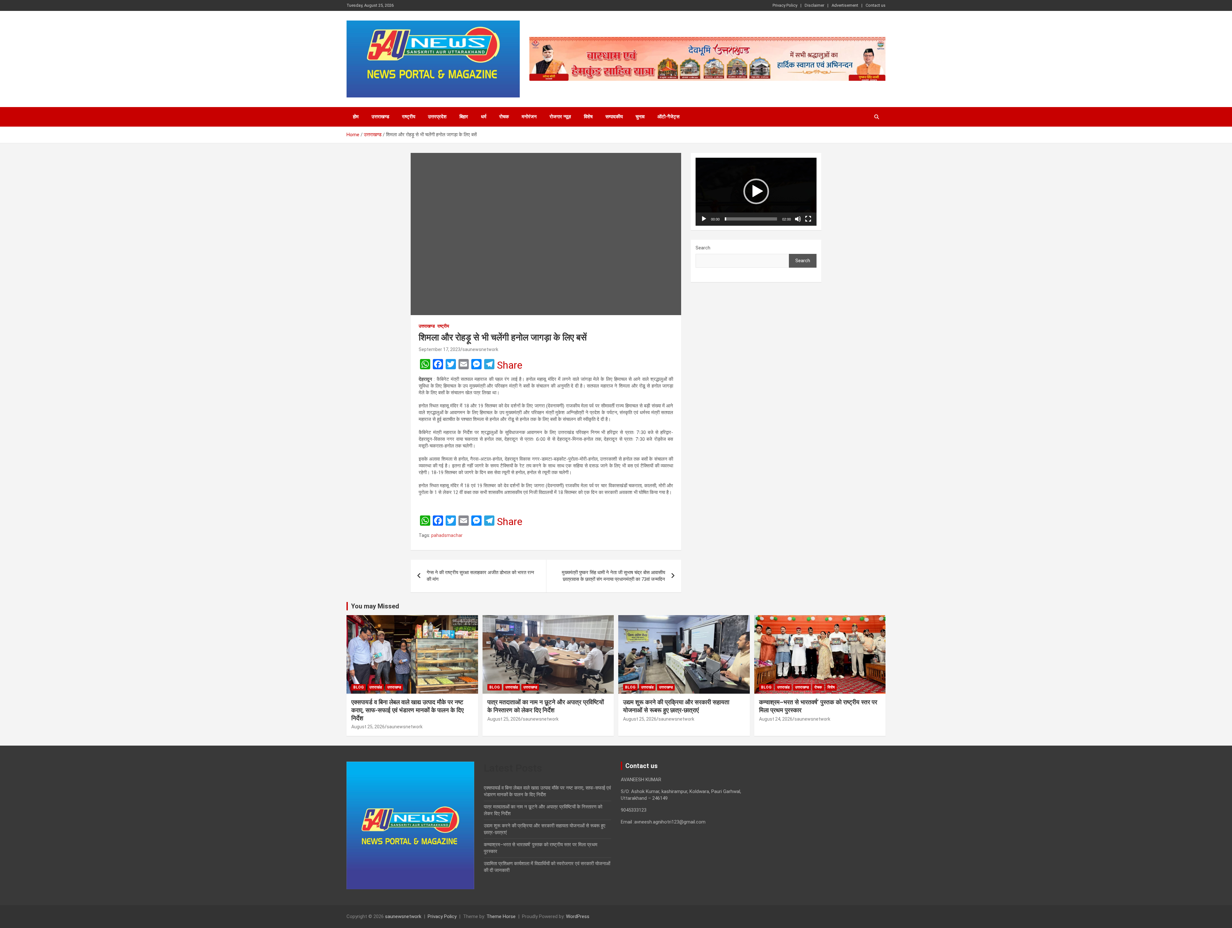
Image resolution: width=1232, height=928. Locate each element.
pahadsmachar (447, 535)
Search (703, 248)
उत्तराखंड (375, 687)
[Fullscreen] (808, 219)
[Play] (704, 219)
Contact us (876, 5)
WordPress (577, 916)
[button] (756, 191)
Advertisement (845, 5)
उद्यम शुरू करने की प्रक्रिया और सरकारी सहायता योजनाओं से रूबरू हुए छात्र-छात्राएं (676, 706)
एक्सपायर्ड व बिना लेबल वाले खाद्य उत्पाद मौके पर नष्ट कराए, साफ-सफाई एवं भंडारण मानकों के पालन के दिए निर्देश (407, 710)
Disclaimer (814, 5)
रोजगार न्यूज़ (560, 117)
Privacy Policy (785, 5)
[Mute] (798, 219)
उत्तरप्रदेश (437, 117)
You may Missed (375, 606)
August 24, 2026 (775, 719)
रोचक (504, 117)
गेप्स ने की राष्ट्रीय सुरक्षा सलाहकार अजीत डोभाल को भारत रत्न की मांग (480, 576)
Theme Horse (501, 916)
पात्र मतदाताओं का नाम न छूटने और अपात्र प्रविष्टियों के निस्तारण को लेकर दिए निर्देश (545, 706)
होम (356, 117)
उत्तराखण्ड (380, 117)
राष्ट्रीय (408, 117)
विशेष (588, 117)
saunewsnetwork (480, 349)
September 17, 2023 (439, 349)
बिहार (463, 117)
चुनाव (640, 117)
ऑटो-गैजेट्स (668, 117)
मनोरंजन (529, 117)
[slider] (751, 219)
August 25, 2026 (368, 726)
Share (509, 365)
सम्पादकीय (614, 117)
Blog (358, 687)
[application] (756, 192)
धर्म (483, 117)
